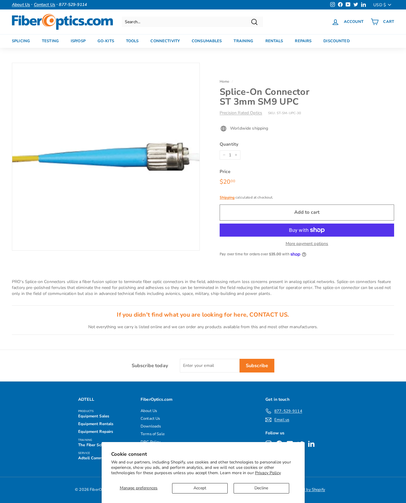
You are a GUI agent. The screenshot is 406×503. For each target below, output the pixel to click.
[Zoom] (105, 156)
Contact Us (150, 418)
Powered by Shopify (307, 489)
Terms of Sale (153, 434)
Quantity (229, 144)
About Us (149, 411)
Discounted (336, 41)
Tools (132, 41)
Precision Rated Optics (241, 113)
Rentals (274, 41)
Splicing (21, 41)
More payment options (307, 243)
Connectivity (165, 41)
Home (224, 81)
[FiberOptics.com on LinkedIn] (311, 444)
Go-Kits (105, 41)
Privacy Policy (268, 473)
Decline (261, 488)
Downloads (151, 426)
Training (243, 41)
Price (225, 172)
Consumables (207, 41)
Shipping (227, 197)
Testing (50, 41)
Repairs (303, 41)
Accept (199, 488)
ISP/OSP (78, 41)
